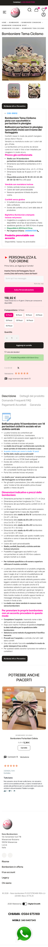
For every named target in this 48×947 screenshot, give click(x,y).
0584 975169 (30, 914)
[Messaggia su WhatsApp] (24, 933)
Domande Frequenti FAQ (16, 400)
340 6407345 (28, 920)
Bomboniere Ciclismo (24, 735)
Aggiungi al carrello (24, 345)
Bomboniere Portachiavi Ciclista (24, 738)
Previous (2, 91)
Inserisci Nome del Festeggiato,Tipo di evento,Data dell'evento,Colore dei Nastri (20, 272)
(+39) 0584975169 (28, 2)
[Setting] (43, 14)
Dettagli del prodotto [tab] (32, 396)
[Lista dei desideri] (42, 690)
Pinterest (22, 368)
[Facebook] (10, 855)
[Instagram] (4, 855)
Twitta (18, 368)
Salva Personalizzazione (24, 290)
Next (44, 91)
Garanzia (35, 404)
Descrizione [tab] (9, 396)
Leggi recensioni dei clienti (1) (19, 379)
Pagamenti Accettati (14, 404)
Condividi (14, 368)
